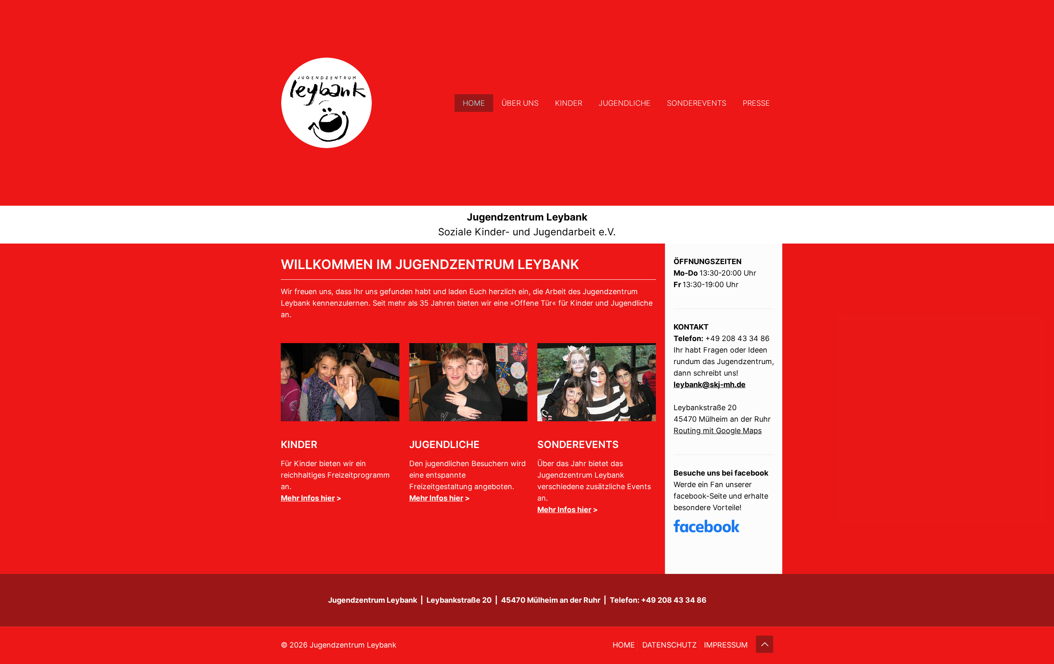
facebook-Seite (700, 496)
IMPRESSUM (726, 645)
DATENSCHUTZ (669, 645)
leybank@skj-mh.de (710, 384)
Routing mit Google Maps (718, 430)
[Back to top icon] (764, 644)
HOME (624, 645)
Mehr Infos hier (308, 498)
